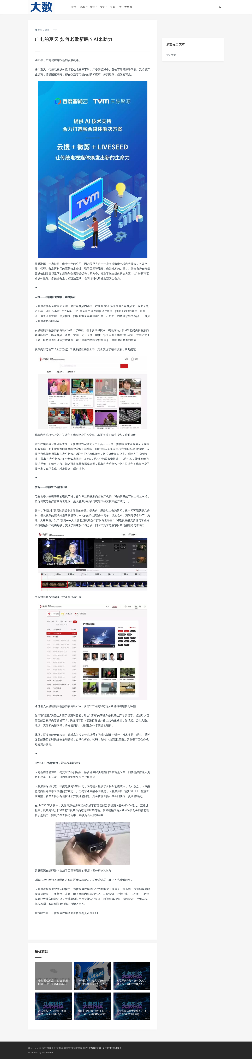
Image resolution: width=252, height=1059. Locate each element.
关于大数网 (125, 6)
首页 (73, 6)
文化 (102, 6)
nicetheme (47, 1052)
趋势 (82, 6)
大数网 (92, 1047)
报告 (92, 6)
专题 (112, 6)
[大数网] (47, 7)
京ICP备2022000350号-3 (108, 1047)
